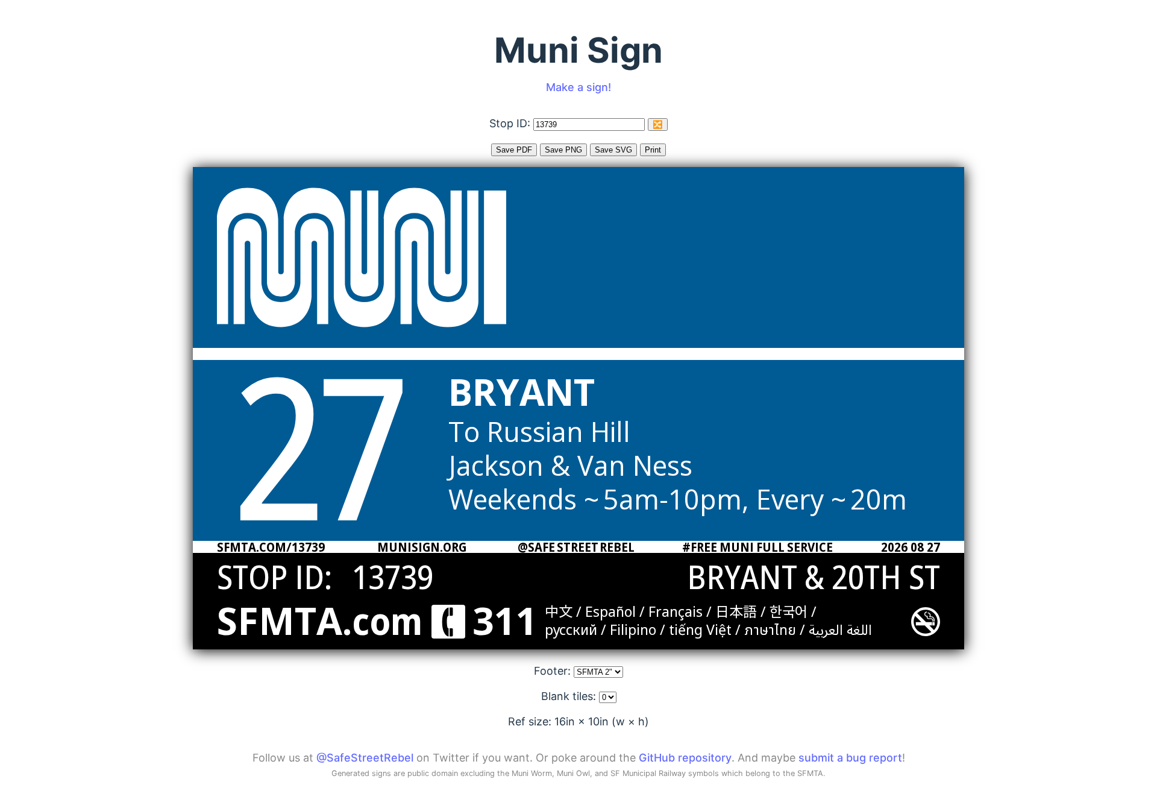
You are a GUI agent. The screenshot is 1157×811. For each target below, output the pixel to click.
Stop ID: (511, 123)
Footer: (554, 670)
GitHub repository (685, 757)
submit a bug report (850, 757)
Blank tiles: (570, 696)
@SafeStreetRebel (364, 757)
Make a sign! (578, 87)
